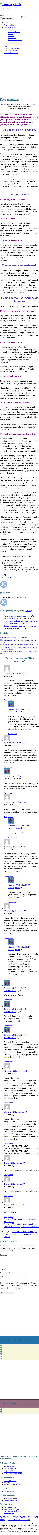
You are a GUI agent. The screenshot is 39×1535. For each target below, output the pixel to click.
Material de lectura (9, 1491)
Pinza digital (7, 1482)
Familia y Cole (14, 712)
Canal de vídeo (13, 50)
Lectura (10, 34)
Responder (8, 700)
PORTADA (5, 1517)
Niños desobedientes (6, 651)
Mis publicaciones (11, 53)
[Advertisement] (19, 75)
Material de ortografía (10, 1500)
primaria (2, 653)
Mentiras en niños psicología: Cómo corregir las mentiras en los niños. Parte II (21, 1234)
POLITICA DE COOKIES (19, 1519)
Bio (5, 575)
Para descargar (9, 27)
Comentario (3, 1255)
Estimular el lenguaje (10, 1468)
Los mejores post (13, 48)
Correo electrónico (6, 1273)
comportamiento (27, 651)
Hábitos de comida (9, 1470)
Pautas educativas (9, 1466)
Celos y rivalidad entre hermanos (13, 1473)
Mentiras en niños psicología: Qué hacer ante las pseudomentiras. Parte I (21, 1226)
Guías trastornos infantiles (17, 44)
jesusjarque (31, 104)
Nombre (3, 1269)
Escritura (11, 36)
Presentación (9, 25)
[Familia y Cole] (10, 4)
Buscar (2, 15)
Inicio (6, 22)
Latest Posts (9, 577)
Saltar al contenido (5, 9)
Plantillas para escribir (10, 1499)
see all (28, 610)
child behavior (17, 651)
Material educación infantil (12, 1484)
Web (1, 1277)
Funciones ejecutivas (15, 40)
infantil (35, 651)
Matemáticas (12, 38)
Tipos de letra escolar (10, 1481)
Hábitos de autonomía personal (13, 1472)
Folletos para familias (15, 30)
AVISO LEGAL (18, 1517)
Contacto (35, 12)
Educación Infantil (14, 32)
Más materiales (13, 42)
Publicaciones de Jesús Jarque (13, 1511)
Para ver (7, 46)
